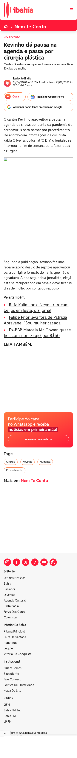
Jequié (8, 648)
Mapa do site (12, 691)
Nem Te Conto (30, 27)
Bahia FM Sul (12, 710)
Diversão (9, 595)
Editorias (10, 571)
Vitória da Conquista (17, 654)
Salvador (9, 589)
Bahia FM (10, 716)
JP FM (8, 722)
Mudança (45, 461)
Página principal (14, 631)
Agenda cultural (15, 600)
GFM (7, 705)
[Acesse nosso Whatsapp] (53, 562)
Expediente (11, 674)
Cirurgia (10, 461)
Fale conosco (12, 679)
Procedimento (14, 470)
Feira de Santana (15, 637)
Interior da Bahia (15, 625)
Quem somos (12, 668)
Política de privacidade (19, 685)
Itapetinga (10, 643)
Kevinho (27, 461)
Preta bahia (11, 606)
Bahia (7, 584)
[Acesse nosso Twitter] (25, 562)
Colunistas (11, 617)
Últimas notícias (14, 578)
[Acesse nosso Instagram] (7, 562)
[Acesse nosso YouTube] (44, 562)
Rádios (8, 698)
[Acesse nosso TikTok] (34, 562)
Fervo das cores (14, 612)
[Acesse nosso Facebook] (16, 562)
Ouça (16, 96)
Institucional (12, 662)
